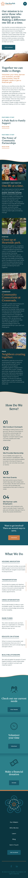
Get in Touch (14, 845)
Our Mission (14, 822)
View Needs (14, 709)
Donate (14, 782)
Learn (14, 833)
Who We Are (14, 828)
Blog (14, 839)
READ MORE (5, 126)
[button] (25, 4)
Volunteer (14, 537)
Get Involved (8, 47)
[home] (7, 4)
